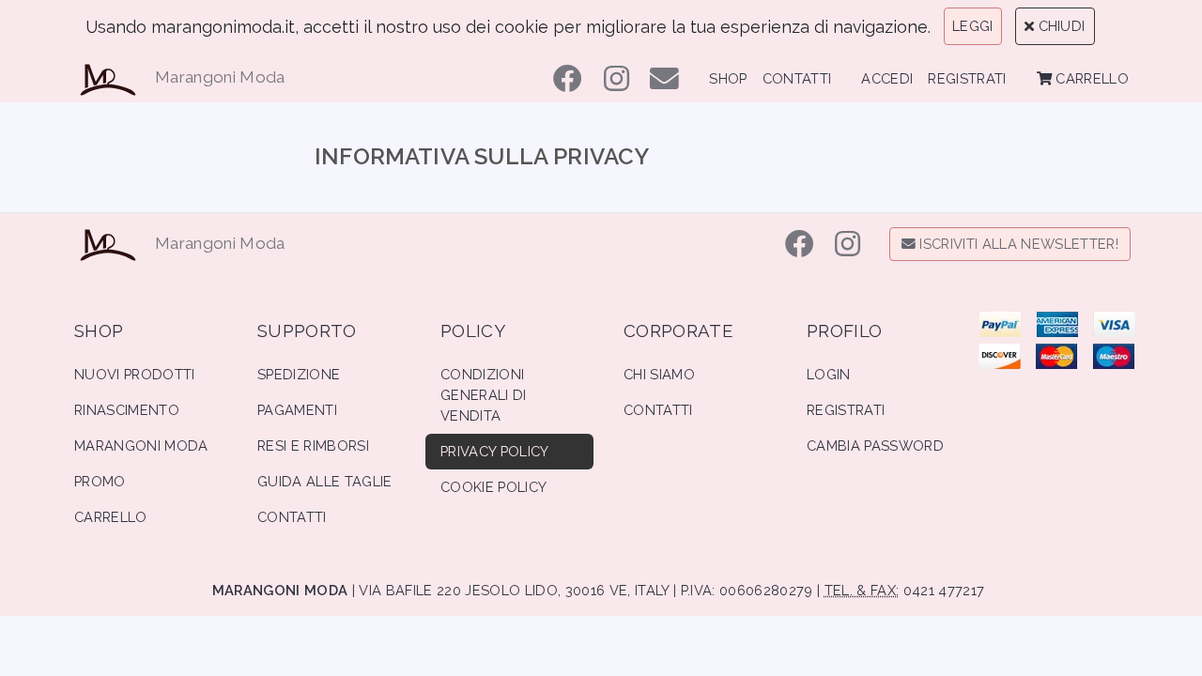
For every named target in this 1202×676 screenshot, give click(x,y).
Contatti (797, 78)
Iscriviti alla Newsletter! (1017, 244)
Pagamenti (297, 410)
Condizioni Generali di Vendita (483, 394)
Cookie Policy (493, 487)
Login (829, 374)
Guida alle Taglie (325, 481)
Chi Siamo (659, 374)
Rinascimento (126, 410)
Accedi (887, 78)
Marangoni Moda (220, 77)
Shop (728, 78)
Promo (100, 481)
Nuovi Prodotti (134, 374)
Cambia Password (875, 445)
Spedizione (298, 374)
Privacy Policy (494, 451)
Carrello (1090, 78)
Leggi (973, 26)
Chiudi (1059, 26)
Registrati (967, 78)
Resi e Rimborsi (313, 445)
